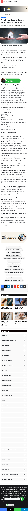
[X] (5, 286)
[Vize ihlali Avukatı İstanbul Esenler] (21, 302)
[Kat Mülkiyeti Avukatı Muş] (21, 316)
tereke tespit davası (14, 266)
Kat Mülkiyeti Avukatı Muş (21, 321)
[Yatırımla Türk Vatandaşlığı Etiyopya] (7, 302)
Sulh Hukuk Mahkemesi (14, 252)
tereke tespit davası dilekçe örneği (14, 272)
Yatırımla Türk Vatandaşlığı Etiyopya (6, 308)
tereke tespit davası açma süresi (14, 269)
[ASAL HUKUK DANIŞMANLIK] (7, 9)
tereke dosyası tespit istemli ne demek (14, 258)
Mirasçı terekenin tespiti (14, 247)
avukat (4, 25)
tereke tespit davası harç (14, 275)
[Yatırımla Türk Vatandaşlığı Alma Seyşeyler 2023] (7, 316)
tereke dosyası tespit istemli (14, 255)
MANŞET (8, 14)
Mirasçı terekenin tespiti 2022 (14, 249)
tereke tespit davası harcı (14, 277)
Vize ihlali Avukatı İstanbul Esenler (19, 308)
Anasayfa (4, 14)
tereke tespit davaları (14, 263)
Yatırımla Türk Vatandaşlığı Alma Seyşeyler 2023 (5, 323)
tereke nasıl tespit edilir (14, 261)
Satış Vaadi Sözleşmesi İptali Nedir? (10, 1)
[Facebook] (2, 286)
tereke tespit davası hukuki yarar (14, 280)
